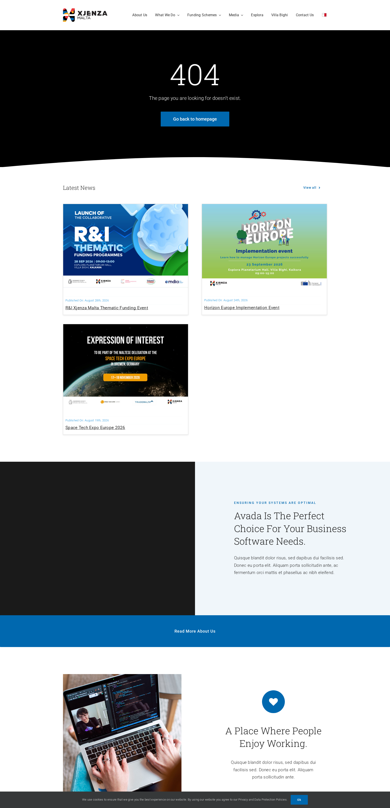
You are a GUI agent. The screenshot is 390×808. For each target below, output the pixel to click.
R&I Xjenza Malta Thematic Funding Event (106, 307)
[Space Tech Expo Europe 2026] (125, 327)
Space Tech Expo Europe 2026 (95, 427)
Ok (299, 799)
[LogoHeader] (85, 10)
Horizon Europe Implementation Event (241, 307)
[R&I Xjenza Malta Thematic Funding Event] (125, 207)
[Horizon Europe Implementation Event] (264, 207)
